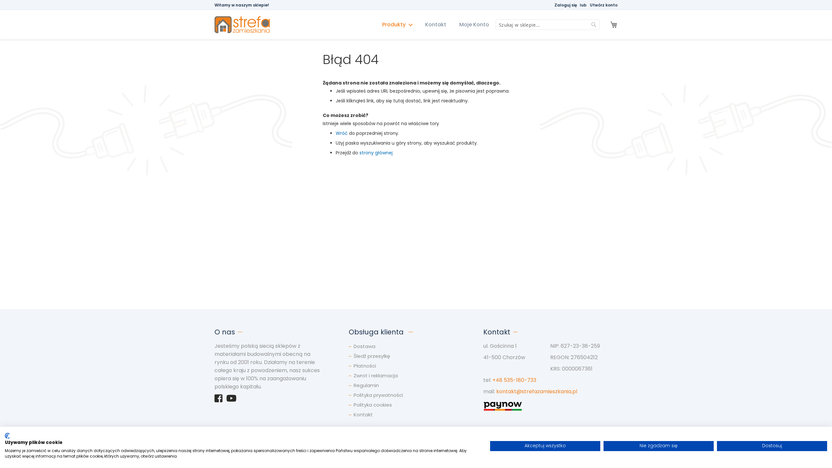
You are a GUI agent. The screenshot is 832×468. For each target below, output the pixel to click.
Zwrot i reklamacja (376, 375)
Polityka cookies (373, 404)
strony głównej (376, 153)
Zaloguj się (565, 5)
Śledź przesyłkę (372, 356)
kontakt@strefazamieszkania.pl (536, 391)
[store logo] (245, 24)
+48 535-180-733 (514, 380)
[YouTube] (231, 400)
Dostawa (364, 346)
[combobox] (548, 25)
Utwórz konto (604, 5)
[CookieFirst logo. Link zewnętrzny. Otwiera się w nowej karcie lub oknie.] (7, 436)
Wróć (342, 133)
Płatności (365, 365)
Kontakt (435, 24)
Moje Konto (474, 24)
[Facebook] (218, 400)
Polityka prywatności (378, 395)
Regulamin (366, 385)
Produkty (394, 24)
